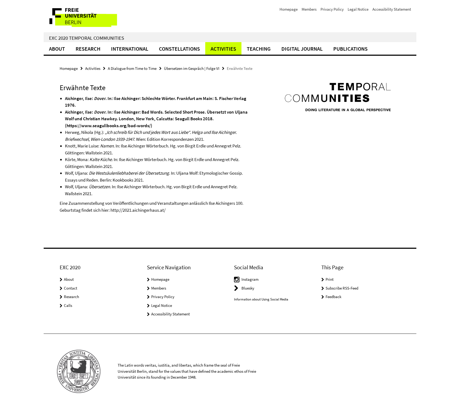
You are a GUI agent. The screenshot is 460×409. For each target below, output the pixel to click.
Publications (350, 48)
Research (88, 48)
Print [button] (330, 279)
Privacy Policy (332, 9)
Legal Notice (358, 9)
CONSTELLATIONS (179, 48)
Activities (223, 48)
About (57, 48)
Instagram (249, 279)
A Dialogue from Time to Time (132, 68)
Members (309, 9)
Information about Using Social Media (261, 299)
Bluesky (247, 288)
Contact (70, 288)
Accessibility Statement (391, 9)
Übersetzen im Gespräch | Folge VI (191, 68)
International (129, 48)
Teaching (259, 48)
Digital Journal (302, 48)
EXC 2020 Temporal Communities (86, 38)
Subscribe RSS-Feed (342, 288)
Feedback (333, 296)
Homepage (289, 9)
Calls (68, 305)
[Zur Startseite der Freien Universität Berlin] (88, 16)
